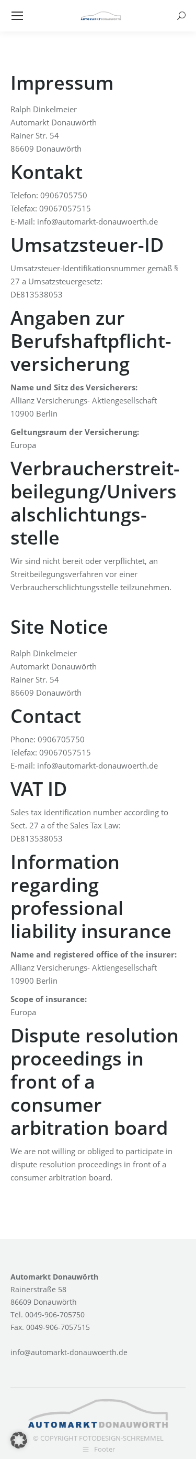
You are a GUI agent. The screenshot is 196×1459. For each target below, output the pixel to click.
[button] (19, 1440)
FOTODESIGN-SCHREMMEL (121, 1438)
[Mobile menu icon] (17, 16)
